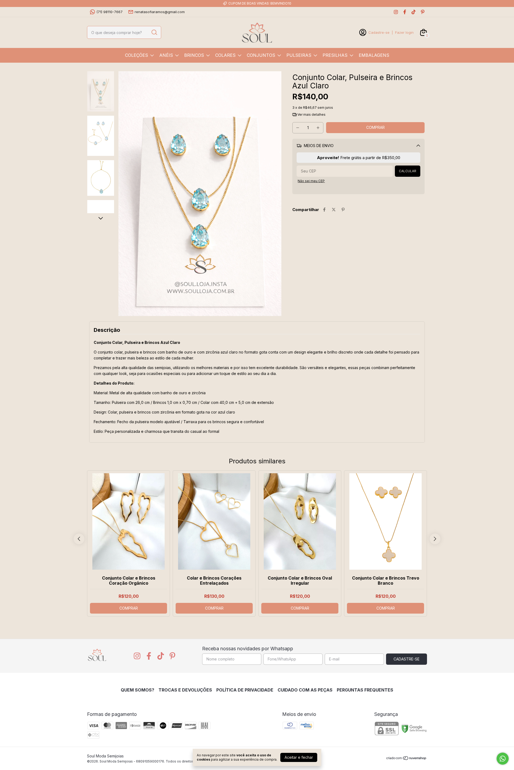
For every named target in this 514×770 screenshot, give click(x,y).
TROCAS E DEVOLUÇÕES (185, 690)
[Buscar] (153, 32)
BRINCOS (194, 55)
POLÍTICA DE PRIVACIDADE (244, 690)
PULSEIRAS (298, 55)
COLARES (225, 55)
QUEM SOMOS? (137, 690)
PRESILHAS (335, 55)
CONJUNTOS (261, 55)
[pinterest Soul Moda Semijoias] (422, 11)
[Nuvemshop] (406, 759)
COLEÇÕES (136, 55)
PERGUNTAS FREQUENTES (365, 690)
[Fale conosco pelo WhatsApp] (503, 759)
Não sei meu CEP (311, 181)
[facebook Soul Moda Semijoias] (404, 11)
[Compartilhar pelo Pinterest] (343, 209)
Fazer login (404, 32)
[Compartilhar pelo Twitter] (334, 209)
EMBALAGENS (374, 55)
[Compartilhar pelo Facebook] (324, 209)
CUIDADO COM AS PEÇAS (305, 690)
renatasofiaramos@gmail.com (160, 12)
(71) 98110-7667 (109, 12)
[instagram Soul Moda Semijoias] (395, 11)
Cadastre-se (379, 32)
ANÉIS (166, 55)
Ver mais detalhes (311, 114)
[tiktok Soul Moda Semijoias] (413, 11)
